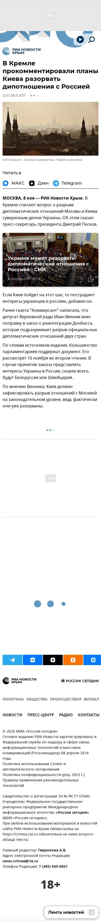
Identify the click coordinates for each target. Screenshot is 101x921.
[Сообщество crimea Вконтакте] (32, 660)
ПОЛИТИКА (13, 700)
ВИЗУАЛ (91, 700)
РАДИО (66, 716)
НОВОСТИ (12, 716)
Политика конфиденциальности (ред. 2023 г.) (43, 775)
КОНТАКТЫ (89, 716)
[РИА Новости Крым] (21, 51)
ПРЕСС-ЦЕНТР (40, 716)
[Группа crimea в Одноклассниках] (73, 660)
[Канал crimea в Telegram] (12, 660)
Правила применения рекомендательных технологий (41, 783)
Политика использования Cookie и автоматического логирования (34, 767)
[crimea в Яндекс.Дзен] (53, 660)
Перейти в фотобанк (69, 160)
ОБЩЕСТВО (36, 700)
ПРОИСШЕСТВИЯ (65, 700)
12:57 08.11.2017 (14, 95)
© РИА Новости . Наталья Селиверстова (28, 160)
